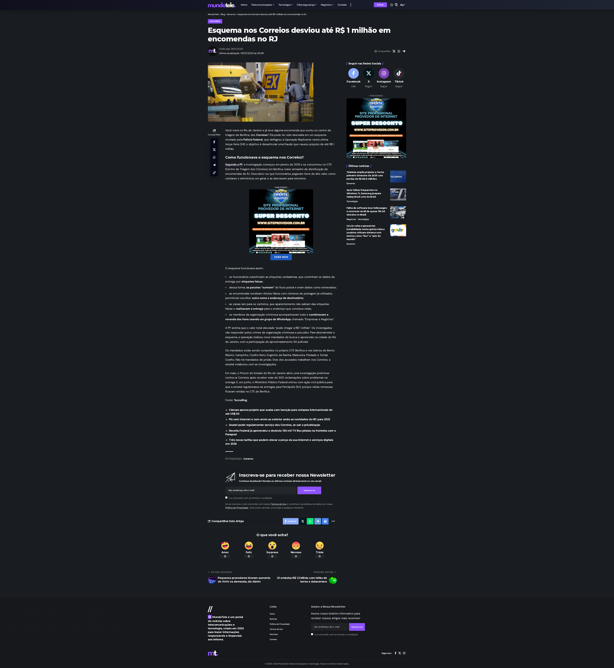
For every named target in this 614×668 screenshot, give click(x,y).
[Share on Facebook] (214, 142)
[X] (369, 78)
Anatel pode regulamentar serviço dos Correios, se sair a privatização (274, 424)
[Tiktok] (399, 78)
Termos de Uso (278, 504)
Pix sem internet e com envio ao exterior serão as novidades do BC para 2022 (279, 419)
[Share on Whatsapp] (399, 51)
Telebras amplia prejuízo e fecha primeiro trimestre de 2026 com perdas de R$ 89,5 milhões (365, 175)
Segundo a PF (234, 164)
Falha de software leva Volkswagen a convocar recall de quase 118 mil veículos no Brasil (366, 211)
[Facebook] (353, 78)
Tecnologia (352, 201)
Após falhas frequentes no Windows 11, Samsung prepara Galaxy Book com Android (363, 193)
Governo (215, 21)
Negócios (351, 219)
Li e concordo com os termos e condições (250, 497)
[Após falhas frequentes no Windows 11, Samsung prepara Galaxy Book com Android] (398, 194)
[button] (351, 5)
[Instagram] (384, 78)
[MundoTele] (222, 5)
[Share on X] (394, 51)
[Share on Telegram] (404, 51)
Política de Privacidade (236, 507)
